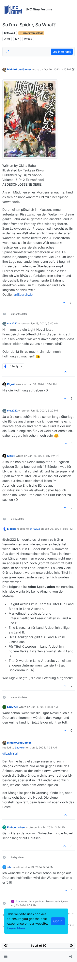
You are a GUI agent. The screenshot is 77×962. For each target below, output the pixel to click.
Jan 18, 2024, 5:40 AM (44, 323)
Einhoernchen (16, 827)
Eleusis (11, 528)
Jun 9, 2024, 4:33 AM (43, 747)
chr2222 (12, 323)
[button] (6, 956)
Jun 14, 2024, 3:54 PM (51, 827)
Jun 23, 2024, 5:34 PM (39, 867)
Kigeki (11, 384)
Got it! (58, 921)
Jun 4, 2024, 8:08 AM (44, 706)
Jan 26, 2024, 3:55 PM (59, 528)
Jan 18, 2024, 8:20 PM (44, 410)
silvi (9, 867)
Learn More (16, 928)
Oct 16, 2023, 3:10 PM (57, 69)
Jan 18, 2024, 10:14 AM (42, 384)
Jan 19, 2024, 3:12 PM (41, 455)
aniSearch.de (23, 294)
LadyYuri (12, 706)
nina (17, 901)
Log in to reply (62, 51)
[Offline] (4, 69)
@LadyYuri (10, 753)
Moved (11, 32)
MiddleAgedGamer (19, 69)
